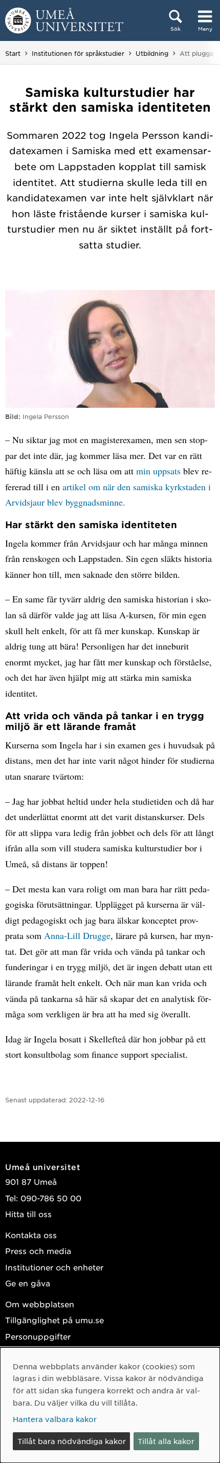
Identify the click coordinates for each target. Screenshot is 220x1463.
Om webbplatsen (39, 1304)
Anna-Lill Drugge (77, 935)
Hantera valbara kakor (55, 1419)
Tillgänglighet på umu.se (54, 1320)
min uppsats (158, 471)
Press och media (38, 1251)
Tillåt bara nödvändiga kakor (71, 1441)
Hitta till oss (28, 1214)
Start (12, 53)
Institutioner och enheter (54, 1267)
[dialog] (110, 1405)
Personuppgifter (38, 1336)
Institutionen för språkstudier (78, 53)
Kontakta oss (31, 1235)
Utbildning (152, 53)
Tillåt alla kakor (166, 1441)
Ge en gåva (27, 1283)
